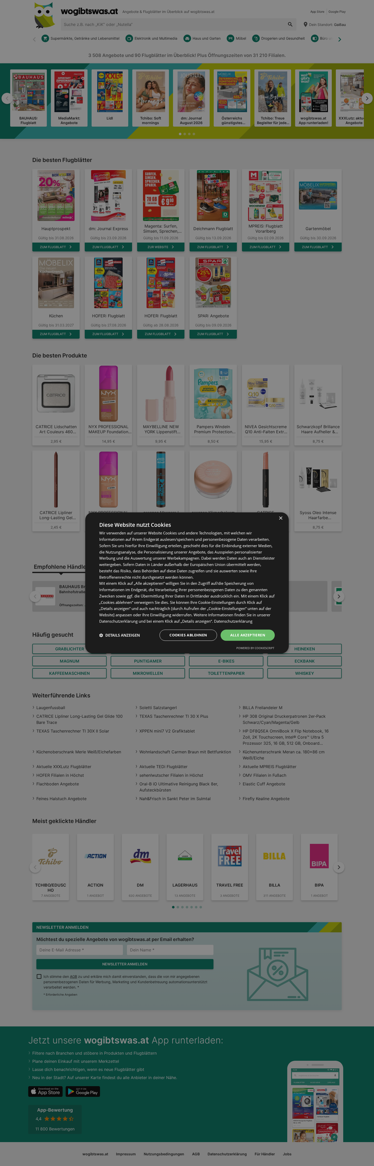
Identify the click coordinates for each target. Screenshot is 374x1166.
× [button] (280, 518)
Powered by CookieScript (255, 648)
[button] (119, 635)
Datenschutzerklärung (233, 621)
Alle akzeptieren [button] (247, 635)
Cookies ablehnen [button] (188, 635)
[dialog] (187, 582)
